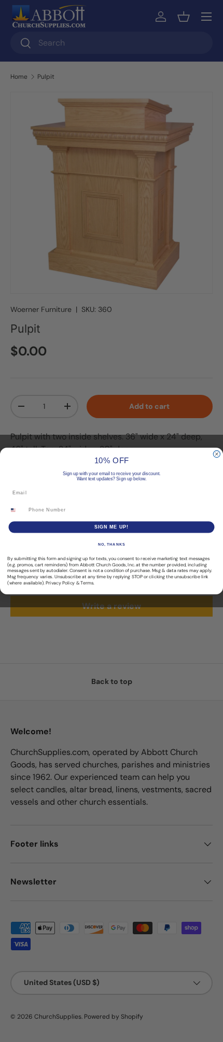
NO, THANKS (111, 545)
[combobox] (16, 510)
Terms (86, 583)
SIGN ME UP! (111, 526)
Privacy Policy (60, 583)
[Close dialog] (216, 454)
